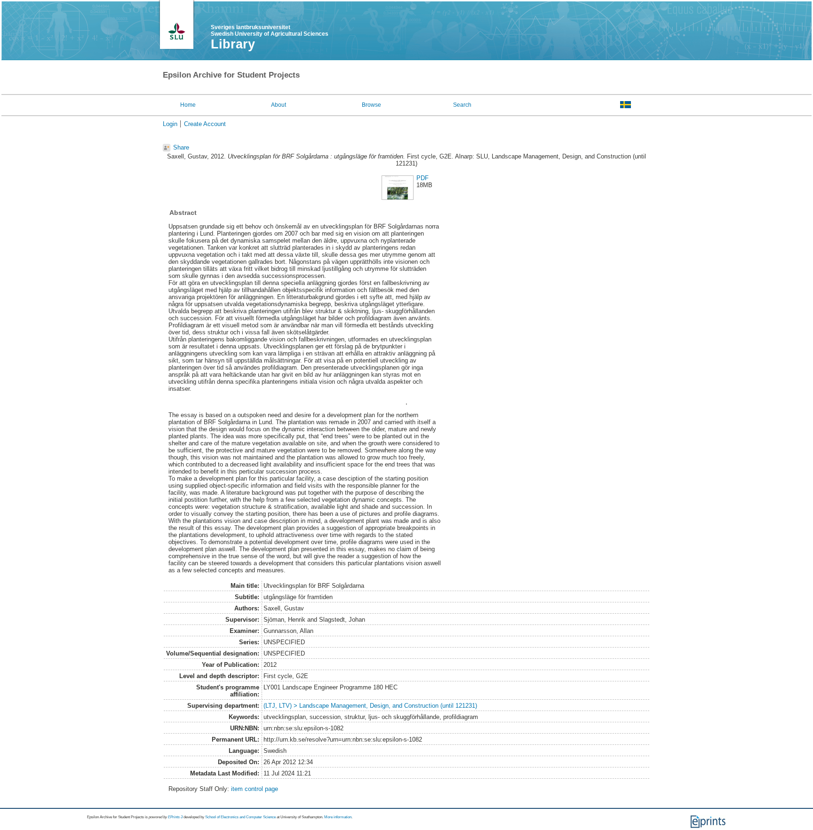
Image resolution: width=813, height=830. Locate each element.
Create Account (205, 123)
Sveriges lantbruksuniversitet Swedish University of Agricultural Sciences (269, 30)
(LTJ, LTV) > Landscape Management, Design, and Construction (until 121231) (370, 705)
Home (188, 105)
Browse (371, 105)
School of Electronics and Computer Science (240, 817)
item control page (254, 788)
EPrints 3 (175, 817)
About (278, 105)
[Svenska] (625, 104)
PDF (422, 178)
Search (462, 105)
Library (233, 44)
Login (170, 123)
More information (337, 817)
